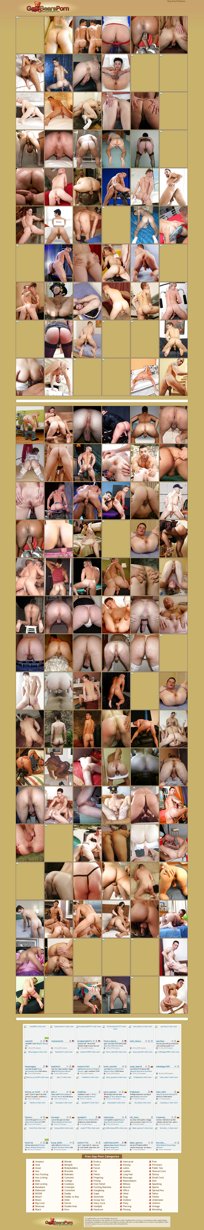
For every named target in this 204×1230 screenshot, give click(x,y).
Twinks (155, 1196)
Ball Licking (41, 1184)
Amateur (39, 1161)
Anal (37, 1165)
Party (125, 1203)
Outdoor (127, 1200)
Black (38, 1209)
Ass (37, 1171)
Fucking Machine (102, 1187)
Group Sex (99, 1200)
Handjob (98, 1206)
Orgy (125, 1196)
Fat (95, 1171)
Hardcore (98, 1209)
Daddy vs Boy (71, 1196)
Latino (126, 1168)
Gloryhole (99, 1196)
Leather (127, 1171)
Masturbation (129, 1180)
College (68, 1180)
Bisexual (39, 1206)
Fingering (98, 1177)
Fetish (97, 1174)
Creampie (69, 1187)
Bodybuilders (71, 1168)
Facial (97, 1168)
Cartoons (69, 1177)
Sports (155, 1187)
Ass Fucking (41, 1174)
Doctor (67, 1203)
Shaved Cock (159, 1171)
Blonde (67, 1161)
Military (126, 1184)
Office (126, 1190)
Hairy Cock (99, 1203)
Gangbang (99, 1190)
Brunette (68, 1171)
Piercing (127, 1206)
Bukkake (68, 1174)
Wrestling (157, 1209)
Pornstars (157, 1165)
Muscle (126, 1187)
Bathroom (40, 1190)
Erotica (97, 1161)
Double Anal (70, 1206)
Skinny (155, 1174)
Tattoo (155, 1193)
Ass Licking (41, 1177)
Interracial (128, 1161)
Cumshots (69, 1190)
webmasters (89, 1226)
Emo (66, 1209)
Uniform (156, 1203)
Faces (97, 1165)
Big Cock (40, 1203)
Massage (127, 1177)
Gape (96, 1193)
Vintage (156, 1206)
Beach (38, 1196)
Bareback (40, 1187)
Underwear (157, 1200)
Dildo (67, 1200)
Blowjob (68, 1165)
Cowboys (69, 1184)
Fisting (97, 1180)
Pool (154, 1161)
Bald (37, 1180)
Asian (38, 1168)
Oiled (125, 1193)
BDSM (38, 1193)
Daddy (67, 1193)
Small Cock (158, 1177)
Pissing (126, 1209)
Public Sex (157, 1168)
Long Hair (128, 1174)
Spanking (157, 1184)
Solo (154, 1180)
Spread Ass (158, 1190)
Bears (38, 1200)
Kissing (126, 1165)
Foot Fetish (99, 1184)
